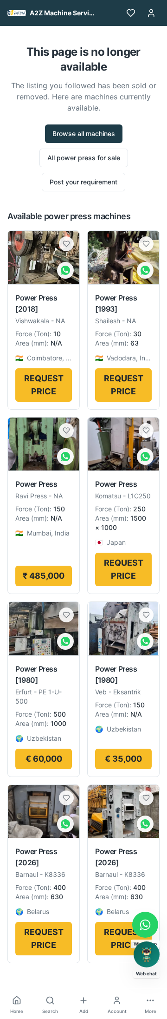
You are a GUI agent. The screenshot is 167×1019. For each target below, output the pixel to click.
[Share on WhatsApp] (65, 270)
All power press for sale (83, 158)
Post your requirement (83, 182)
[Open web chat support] (147, 954)
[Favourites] (130, 13)
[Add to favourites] (66, 243)
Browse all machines (83, 133)
